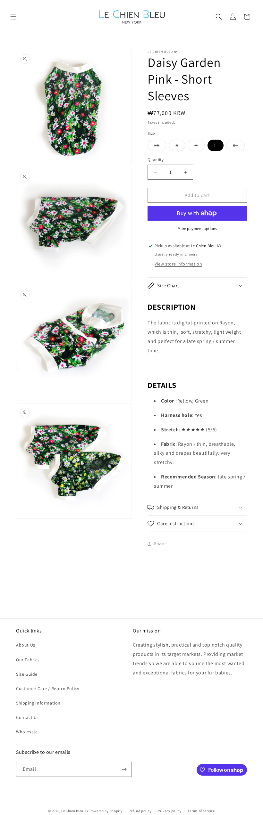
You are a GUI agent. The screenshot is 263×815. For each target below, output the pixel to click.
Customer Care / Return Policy (47, 688)
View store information (178, 264)
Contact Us (27, 717)
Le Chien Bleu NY (75, 811)
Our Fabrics (28, 660)
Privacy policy (170, 811)
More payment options (197, 228)
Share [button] (160, 543)
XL (239, 146)
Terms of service (201, 811)
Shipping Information (38, 703)
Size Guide (27, 674)
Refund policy (140, 811)
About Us (25, 645)
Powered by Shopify (106, 811)
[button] (13, 17)
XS (160, 146)
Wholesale (27, 732)
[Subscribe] (124, 769)
